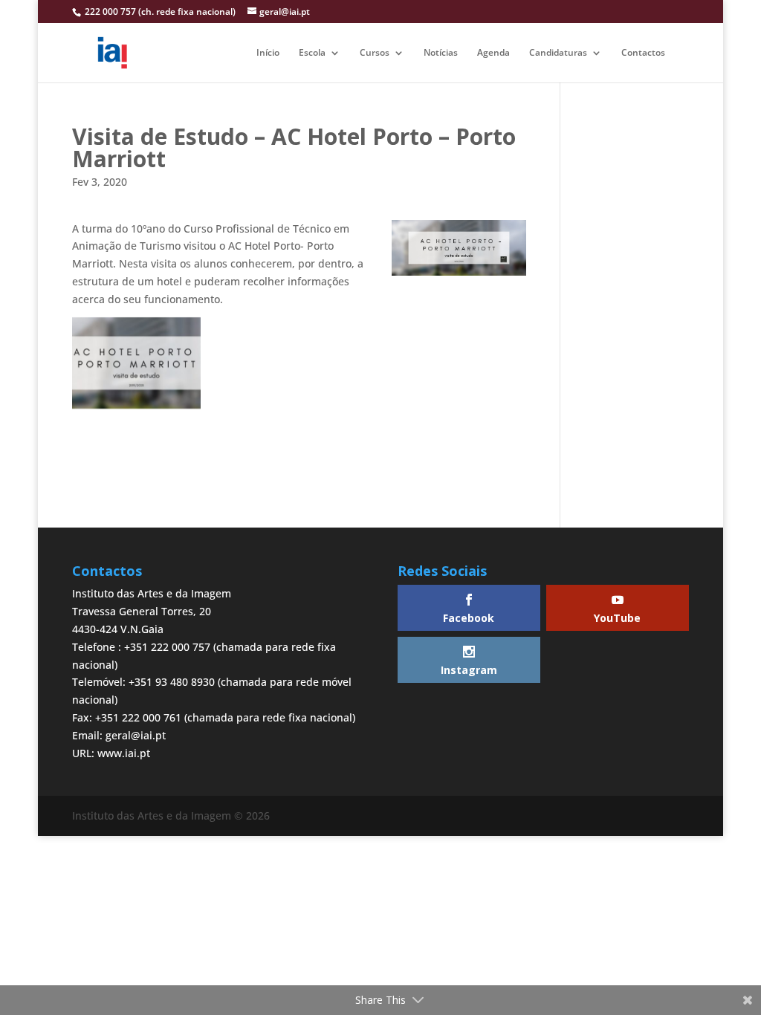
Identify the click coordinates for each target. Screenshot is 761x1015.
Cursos (374, 53)
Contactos (643, 53)
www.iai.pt (123, 753)
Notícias (441, 53)
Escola (312, 53)
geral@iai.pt (136, 735)
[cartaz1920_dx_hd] (136, 363)
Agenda (493, 53)
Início (267, 53)
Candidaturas (558, 53)
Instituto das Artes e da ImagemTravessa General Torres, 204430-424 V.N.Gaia (151, 611)
